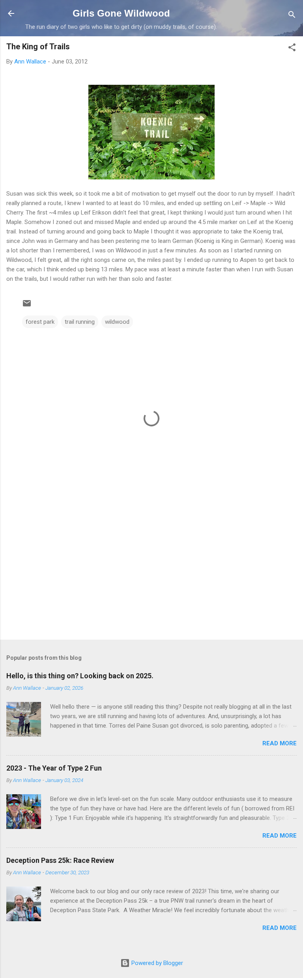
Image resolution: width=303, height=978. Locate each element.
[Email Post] (27, 306)
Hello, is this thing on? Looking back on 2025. (79, 676)
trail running (80, 321)
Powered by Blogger (156, 963)
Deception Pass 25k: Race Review (60, 860)
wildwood (117, 321)
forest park (40, 321)
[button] (292, 49)
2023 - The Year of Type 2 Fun (54, 768)
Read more (279, 743)
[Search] (292, 16)
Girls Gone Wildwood (121, 13)
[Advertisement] (151, 572)
